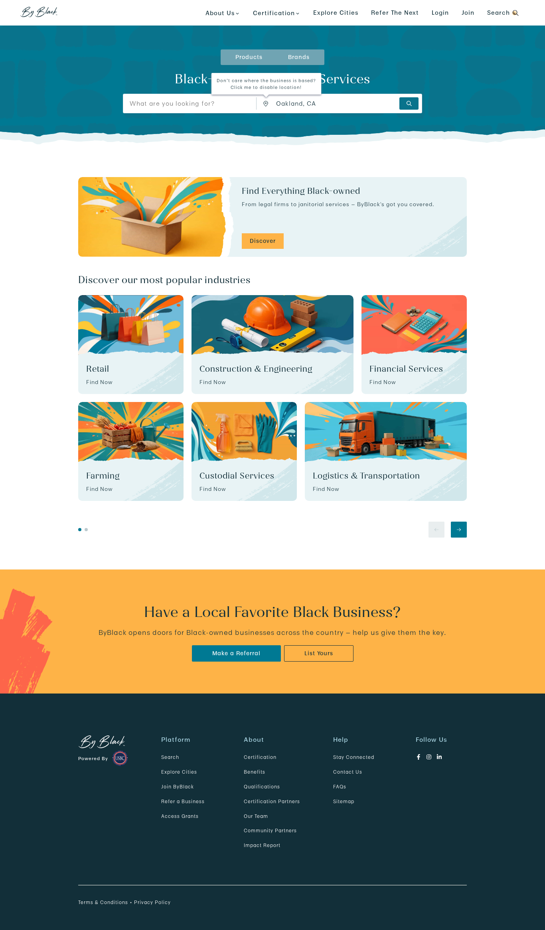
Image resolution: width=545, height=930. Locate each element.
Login (440, 12)
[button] (266, 104)
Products (249, 57)
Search (170, 757)
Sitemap (343, 801)
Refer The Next (395, 12)
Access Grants (180, 816)
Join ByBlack (177, 786)
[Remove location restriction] (268, 103)
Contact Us (347, 771)
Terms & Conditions (103, 902)
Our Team (256, 816)
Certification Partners (272, 801)
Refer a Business (183, 801)
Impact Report (262, 845)
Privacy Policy (152, 902)
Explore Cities (335, 12)
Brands (299, 57)
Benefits (254, 771)
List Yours (318, 653)
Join (468, 12)
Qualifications (262, 786)
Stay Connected (353, 757)
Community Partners (270, 830)
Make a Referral (236, 653)
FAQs (339, 786)
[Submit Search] (409, 103)
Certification (260, 757)
